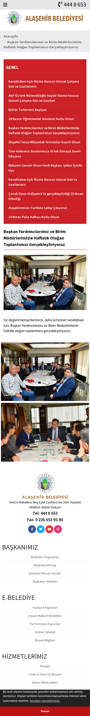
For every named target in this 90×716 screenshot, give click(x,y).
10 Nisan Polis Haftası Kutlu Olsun (33, 217)
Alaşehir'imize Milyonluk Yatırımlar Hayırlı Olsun (44, 142)
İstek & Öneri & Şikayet (45, 674)
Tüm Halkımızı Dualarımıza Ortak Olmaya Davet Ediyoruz (44, 153)
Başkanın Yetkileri (45, 581)
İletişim (45, 666)
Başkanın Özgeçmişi (45, 557)
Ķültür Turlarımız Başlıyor (27, 109)
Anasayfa (11, 36)
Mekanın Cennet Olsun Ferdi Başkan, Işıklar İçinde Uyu (45, 168)
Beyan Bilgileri (45, 640)
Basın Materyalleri (45, 682)
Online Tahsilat (45, 632)
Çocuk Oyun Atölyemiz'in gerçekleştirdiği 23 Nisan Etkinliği (45, 196)
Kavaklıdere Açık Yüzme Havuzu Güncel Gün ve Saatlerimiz (42, 182)
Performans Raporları (45, 624)
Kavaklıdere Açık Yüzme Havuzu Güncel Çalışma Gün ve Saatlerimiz (43, 84)
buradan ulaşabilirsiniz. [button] (45, 701)
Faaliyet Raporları (45, 607)
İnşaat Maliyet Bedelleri (45, 616)
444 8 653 (75, 4)
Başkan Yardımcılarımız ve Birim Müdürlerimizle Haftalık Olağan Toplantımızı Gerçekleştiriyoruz (44, 130)
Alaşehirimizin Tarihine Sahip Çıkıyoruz (37, 208)
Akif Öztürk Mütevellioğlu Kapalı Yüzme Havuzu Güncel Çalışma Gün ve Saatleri (43, 98)
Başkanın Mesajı (45, 565)
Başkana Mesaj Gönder (45, 573)
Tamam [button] (45, 711)
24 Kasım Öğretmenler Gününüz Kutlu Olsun (41, 119)
